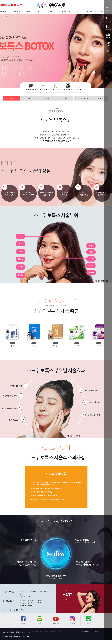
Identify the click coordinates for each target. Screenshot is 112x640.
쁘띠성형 (89, 11)
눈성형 (28, 11)
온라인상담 (108, 21)
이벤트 (108, 54)
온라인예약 (108, 29)
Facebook (23, 623)
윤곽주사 (47, 98)
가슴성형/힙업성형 (65, 11)
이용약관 (95, 631)
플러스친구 (43, 89)
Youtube (56, 623)
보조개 (65, 98)
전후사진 (108, 37)
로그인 (108, 7)
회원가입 (108, 10)
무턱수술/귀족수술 (82, 98)
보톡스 (12, 98)
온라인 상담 (81, 89)
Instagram (72, 623)
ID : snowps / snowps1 (30, 89)
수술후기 (108, 45)
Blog (39, 623)
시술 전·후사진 (16, 11)
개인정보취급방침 (86, 631)
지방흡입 (78, 11)
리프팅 (99, 98)
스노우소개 (3, 11)
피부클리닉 (101, 11)
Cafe (88, 623)
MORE (65, 599)
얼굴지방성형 (50, 11)
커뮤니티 (5, 16)
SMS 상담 (55, 89)
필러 (29, 98)
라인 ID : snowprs (68, 89)
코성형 (38, 11)
